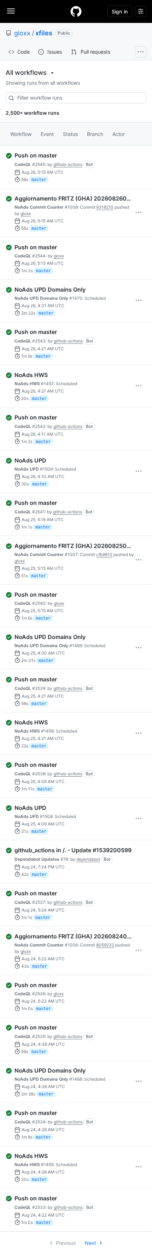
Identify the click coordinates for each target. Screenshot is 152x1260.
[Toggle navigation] (11, 11)
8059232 (105, 945)
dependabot (88, 859)
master (38, 179)
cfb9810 (104, 554)
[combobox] (76, 97)
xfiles (43, 33)
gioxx (22, 33)
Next (90, 1243)
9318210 (104, 207)
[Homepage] (76, 11)
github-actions (67, 164)
